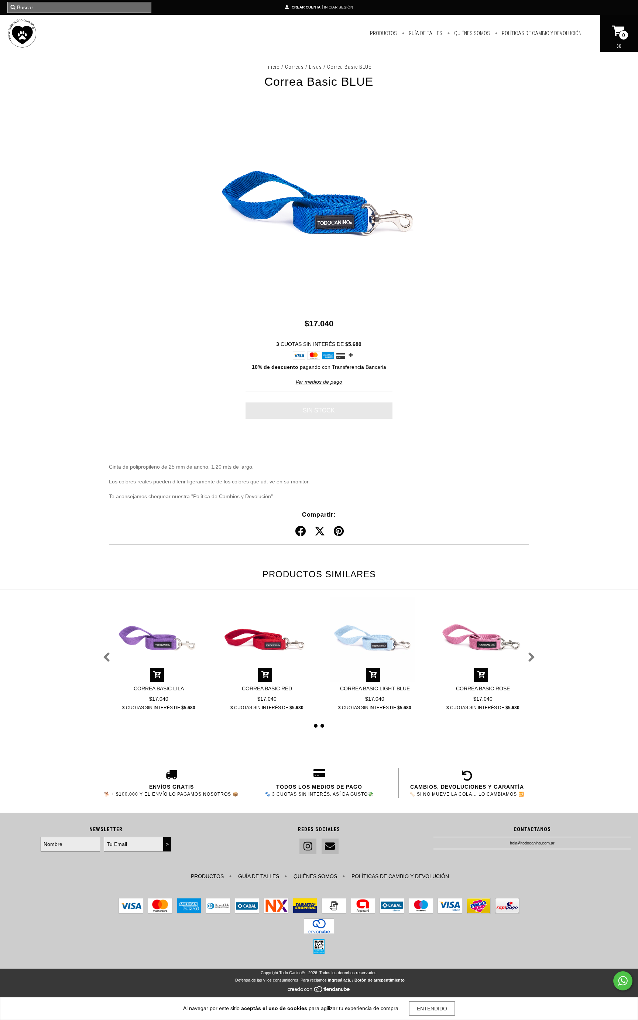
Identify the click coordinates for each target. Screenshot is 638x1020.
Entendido (432, 1008)
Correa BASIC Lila (159, 688)
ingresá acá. (339, 980)
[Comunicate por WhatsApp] (622, 980)
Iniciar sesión (338, 7)
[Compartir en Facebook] (300, 531)
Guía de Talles (425, 33)
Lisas (315, 67)
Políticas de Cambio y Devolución (541, 33)
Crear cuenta (306, 7)
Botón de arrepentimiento (379, 980)
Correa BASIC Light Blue (375, 688)
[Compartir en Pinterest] (339, 531)
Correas (294, 67)
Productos (383, 33)
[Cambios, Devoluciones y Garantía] (467, 775)
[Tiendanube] (319, 991)
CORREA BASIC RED (267, 688)
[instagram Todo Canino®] (307, 846)
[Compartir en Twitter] (320, 531)
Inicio (273, 67)
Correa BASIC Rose (483, 688)
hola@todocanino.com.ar (532, 843)
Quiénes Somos (471, 33)
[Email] (330, 846)
